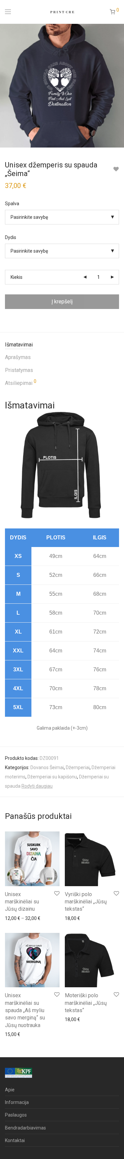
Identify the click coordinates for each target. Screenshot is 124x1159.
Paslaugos (16, 1115)
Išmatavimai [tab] (19, 344)
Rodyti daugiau (37, 786)
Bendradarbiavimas (25, 1127)
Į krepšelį (62, 301)
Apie (10, 1089)
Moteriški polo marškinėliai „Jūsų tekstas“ (86, 1002)
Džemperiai (78, 767)
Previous (6, 85)
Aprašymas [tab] (18, 357)
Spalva (12, 203)
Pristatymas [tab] (19, 370)
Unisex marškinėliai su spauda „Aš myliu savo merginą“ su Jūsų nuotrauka (25, 1010)
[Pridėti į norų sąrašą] (116, 169)
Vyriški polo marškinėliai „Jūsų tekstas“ (86, 901)
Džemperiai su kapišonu (52, 776)
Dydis (10, 237)
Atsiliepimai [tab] (20, 382)
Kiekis (16, 277)
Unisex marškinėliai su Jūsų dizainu (22, 901)
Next (117, 85)
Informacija (17, 1102)
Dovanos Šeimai (47, 767)
